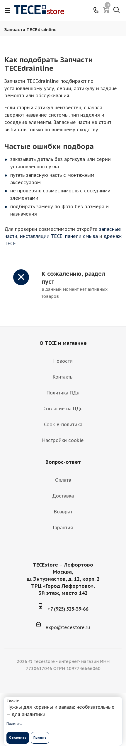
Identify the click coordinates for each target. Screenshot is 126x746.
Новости (63, 361)
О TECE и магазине (63, 343)
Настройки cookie (63, 440)
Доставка (63, 496)
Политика (14, 723)
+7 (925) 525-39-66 (67, 609)
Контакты (63, 377)
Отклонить (17, 738)
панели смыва (81, 236)
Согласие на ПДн (63, 408)
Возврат (63, 512)
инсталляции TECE (41, 236)
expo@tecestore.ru (67, 627)
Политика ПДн (63, 393)
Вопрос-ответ (63, 462)
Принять (40, 738)
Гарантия (63, 527)
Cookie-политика (63, 424)
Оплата (63, 480)
